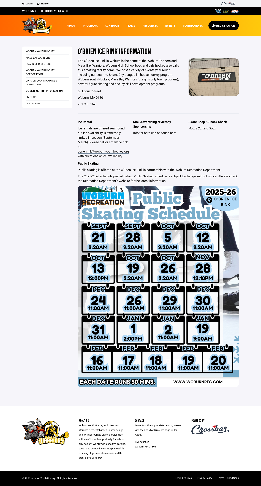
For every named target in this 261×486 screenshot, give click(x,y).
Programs (90, 25)
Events (170, 25)
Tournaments (193, 25)
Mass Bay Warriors (38, 57)
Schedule (112, 25)
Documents (33, 103)
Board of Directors (38, 64)
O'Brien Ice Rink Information (44, 91)
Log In (28, 3)
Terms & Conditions (228, 478)
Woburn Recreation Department (197, 170)
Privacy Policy (204, 478)
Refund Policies (183, 478)
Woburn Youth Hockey (39, 11)
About (71, 25)
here (173, 133)
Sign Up (44, 3)
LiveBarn (31, 97)
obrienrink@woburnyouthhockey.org (103, 151)
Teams (130, 25)
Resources (150, 25)
